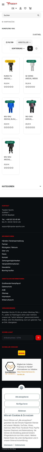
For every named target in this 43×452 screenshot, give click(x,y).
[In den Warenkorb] (38, 337)
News (4, 254)
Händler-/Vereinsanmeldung (13, 241)
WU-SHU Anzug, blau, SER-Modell (10, 117)
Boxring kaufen (8, 270)
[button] (20, 8)
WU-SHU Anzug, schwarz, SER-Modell (10, 158)
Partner (5, 244)
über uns (5, 251)
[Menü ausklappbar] (3, 3)
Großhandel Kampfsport (11, 283)
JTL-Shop (13, 449)
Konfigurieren (22, 404)
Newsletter (6, 267)
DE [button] (13, 8)
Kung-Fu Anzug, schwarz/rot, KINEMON (10, 77)
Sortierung (17, 48)
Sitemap (5, 293)
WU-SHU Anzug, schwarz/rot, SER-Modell (31, 117)
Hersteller (23, 42)
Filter (10, 42)
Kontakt (5, 257)
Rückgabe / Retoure (10, 247)
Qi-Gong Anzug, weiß (31, 77)
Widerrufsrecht (8, 300)
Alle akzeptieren (22, 397)
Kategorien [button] (8, 186)
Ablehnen (22, 411)
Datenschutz (20, 445)
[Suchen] (38, 15)
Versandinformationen (10, 264)
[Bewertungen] (11, 86)
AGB (3, 290)
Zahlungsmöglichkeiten (11, 261)
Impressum (8, 445)
